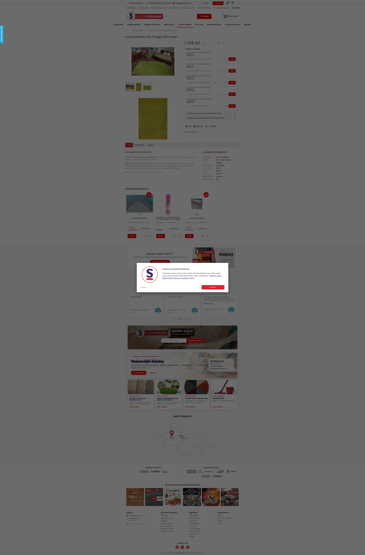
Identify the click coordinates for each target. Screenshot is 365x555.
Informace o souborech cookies (183, 278)
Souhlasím (213, 287)
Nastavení (144, 287)
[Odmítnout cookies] (139, 265)
